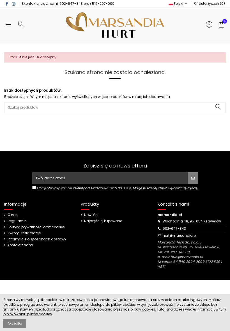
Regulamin (17, 221)
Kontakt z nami (20, 245)
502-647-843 (71, 3)
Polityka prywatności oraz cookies (36, 227)
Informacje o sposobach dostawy (37, 239)
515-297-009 (103, 3)
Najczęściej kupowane (103, 221)
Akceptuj (15, 323)
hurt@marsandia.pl (180, 235)
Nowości (91, 215)
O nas (13, 215)
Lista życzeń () (211, 3)
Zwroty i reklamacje (24, 233)
